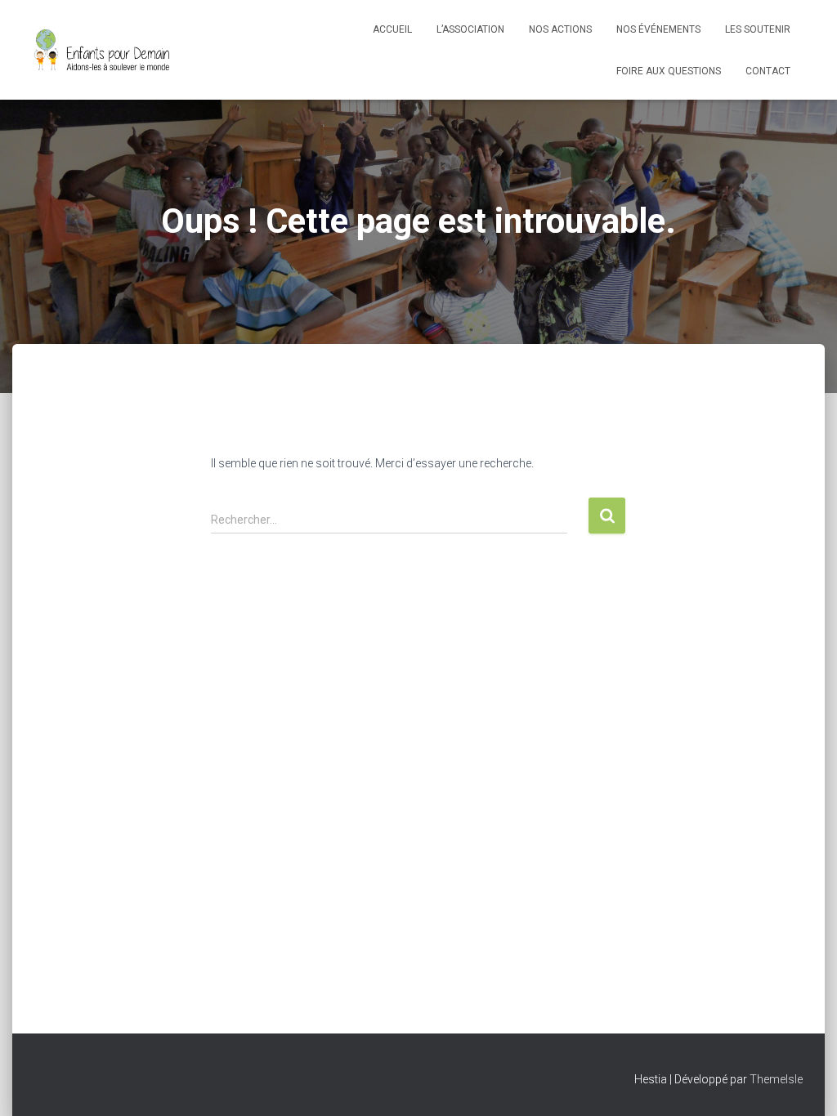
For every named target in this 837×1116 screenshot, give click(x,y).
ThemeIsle (776, 1079)
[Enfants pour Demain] (102, 49)
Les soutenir (757, 29)
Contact (767, 71)
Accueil (392, 29)
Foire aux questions (668, 71)
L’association (470, 29)
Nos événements (658, 29)
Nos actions (560, 29)
